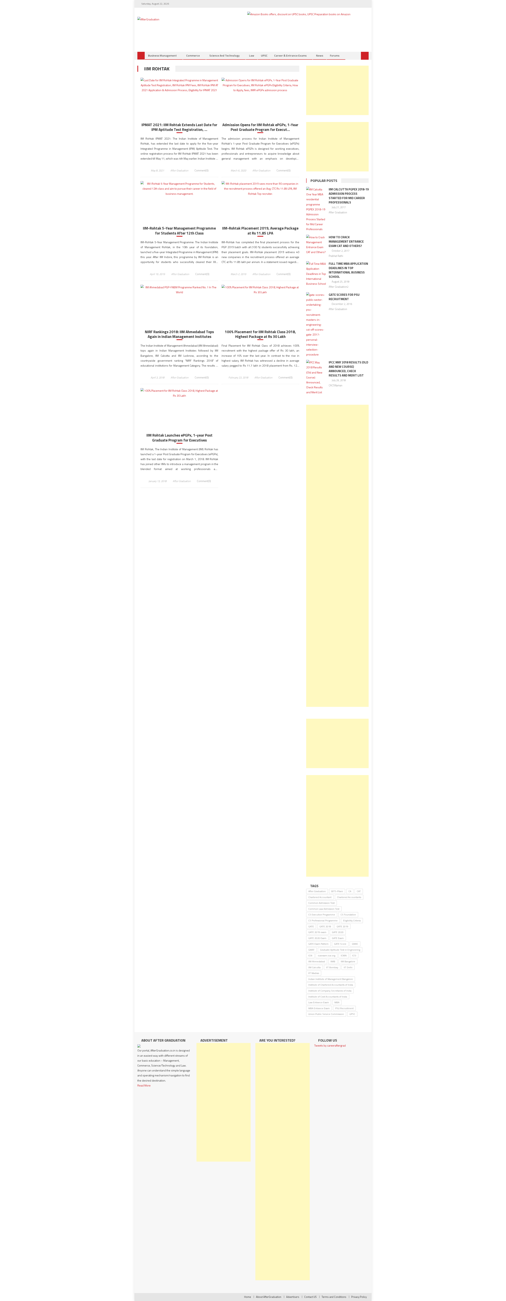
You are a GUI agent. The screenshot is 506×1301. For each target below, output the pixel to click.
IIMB (332, 961)
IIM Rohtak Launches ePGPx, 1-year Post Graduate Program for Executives (179, 437)
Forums (334, 55)
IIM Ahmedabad (316, 961)
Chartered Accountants (349, 897)
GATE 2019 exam (317, 932)
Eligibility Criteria (352, 920)
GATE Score (340, 944)
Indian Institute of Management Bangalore (330, 979)
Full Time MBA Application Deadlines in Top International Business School (348, 270)
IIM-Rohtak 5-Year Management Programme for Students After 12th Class (179, 230)
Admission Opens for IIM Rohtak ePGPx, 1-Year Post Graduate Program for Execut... (260, 127)
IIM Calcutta (314, 967)
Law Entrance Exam (318, 1002)
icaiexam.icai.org (326, 955)
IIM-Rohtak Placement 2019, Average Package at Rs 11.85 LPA (260, 230)
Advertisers (292, 1297)
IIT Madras (313, 973)
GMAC (355, 944)
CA (349, 891)
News (319, 55)
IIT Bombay (332, 967)
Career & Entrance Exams (290, 55)
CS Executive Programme (321, 914)
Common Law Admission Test (323, 909)
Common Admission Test (321, 903)
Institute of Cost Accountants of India (327, 996)
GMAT (311, 950)
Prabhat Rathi (336, 256)
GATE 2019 (342, 926)
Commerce (193, 55)
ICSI (354, 955)
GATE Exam (338, 938)
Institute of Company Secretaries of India (329, 991)
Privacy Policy (359, 1297)
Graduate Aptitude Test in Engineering (340, 950)
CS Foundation (348, 914)
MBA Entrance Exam (319, 1008)
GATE (311, 926)
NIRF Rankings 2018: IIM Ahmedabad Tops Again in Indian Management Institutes (179, 334)
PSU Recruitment (344, 1008)
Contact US (310, 1297)
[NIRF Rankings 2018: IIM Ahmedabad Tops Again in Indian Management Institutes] (179, 290)
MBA (336, 1002)
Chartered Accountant (319, 897)
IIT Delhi (348, 967)
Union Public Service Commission (326, 1014)
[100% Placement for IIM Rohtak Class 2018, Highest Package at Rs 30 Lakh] (260, 290)
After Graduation (179, 170)
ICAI (310, 955)
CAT (359, 891)
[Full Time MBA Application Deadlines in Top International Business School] (316, 273)
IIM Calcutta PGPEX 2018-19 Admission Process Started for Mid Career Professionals (349, 196)
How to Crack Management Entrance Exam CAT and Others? (346, 241)
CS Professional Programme (323, 920)
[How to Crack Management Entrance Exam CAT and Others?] (316, 245)
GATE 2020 (338, 932)
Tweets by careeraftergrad (330, 1045)
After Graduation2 (338, 287)
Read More (144, 1085)
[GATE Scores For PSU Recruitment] (316, 324)
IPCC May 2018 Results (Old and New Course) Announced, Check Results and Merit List (348, 369)
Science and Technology (224, 55)
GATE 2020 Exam (317, 938)
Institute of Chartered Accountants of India (330, 985)
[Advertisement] (337, 90)
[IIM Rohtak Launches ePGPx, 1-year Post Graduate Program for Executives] (179, 393)
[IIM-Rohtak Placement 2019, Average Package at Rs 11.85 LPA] (260, 188)
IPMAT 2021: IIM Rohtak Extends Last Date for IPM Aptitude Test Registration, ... (179, 127)
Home (247, 1297)
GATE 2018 (325, 926)
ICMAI (344, 955)
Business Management (162, 55)
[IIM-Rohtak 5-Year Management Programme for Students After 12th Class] (179, 188)
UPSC (264, 55)
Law (251, 55)
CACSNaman (335, 385)
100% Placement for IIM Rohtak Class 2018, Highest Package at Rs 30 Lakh (260, 334)
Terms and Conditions (334, 1297)
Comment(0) (201, 170)
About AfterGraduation (268, 1297)
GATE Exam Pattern (318, 944)
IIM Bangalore (348, 961)
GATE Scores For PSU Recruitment (344, 296)
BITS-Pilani (337, 891)
